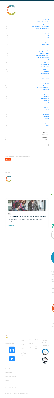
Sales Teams (46, 42)
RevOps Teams (45, 44)
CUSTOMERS (46, 83)
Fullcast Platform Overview (42, 21)
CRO (48, 35)
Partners (47, 118)
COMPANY (46, 107)
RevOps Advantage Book (43, 87)
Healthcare (46, 71)
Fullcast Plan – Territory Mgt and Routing (39, 23)
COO (47, 41)
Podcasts (46, 94)
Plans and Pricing (45, 102)
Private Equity (45, 78)
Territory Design (45, 50)
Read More (10, 225)
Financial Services (45, 73)
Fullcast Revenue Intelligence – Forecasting (39, 24)
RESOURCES (46, 85)
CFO (48, 37)
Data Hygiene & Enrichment (42, 57)
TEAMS (47, 33)
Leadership (46, 112)
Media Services (45, 77)
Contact (47, 125)
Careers (47, 123)
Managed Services (44, 64)
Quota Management (44, 51)
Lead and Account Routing (42, 59)
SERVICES (46, 62)
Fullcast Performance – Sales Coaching (40, 26)
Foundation (46, 114)
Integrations (46, 100)
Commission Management (42, 55)
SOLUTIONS (46, 32)
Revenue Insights (45, 66)
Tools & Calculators (44, 98)
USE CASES (46, 48)
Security (47, 120)
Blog (47, 104)
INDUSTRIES (46, 69)
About (47, 109)
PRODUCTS (46, 19)
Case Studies (46, 89)
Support (47, 122)
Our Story (46, 111)
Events (47, 91)
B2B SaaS (46, 75)
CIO (48, 39)
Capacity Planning (44, 53)
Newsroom (46, 116)
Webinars (46, 96)
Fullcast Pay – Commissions (42, 28)
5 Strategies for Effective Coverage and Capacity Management (27, 216)
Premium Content (44, 93)
